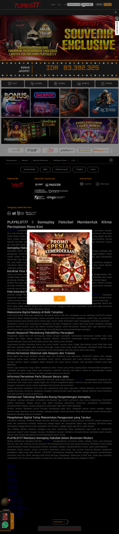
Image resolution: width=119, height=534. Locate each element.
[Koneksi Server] (6, 503)
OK (59, 298)
